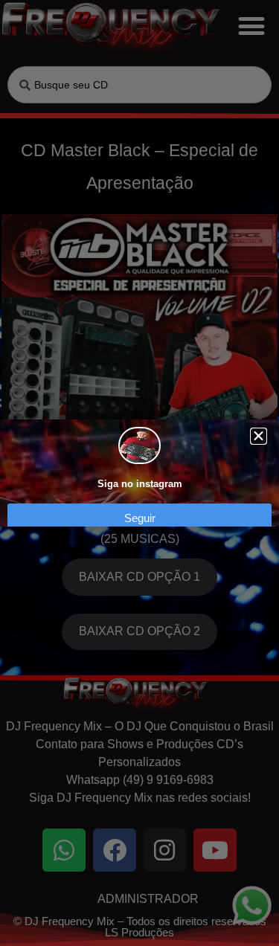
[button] (258, 436)
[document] (139, 473)
